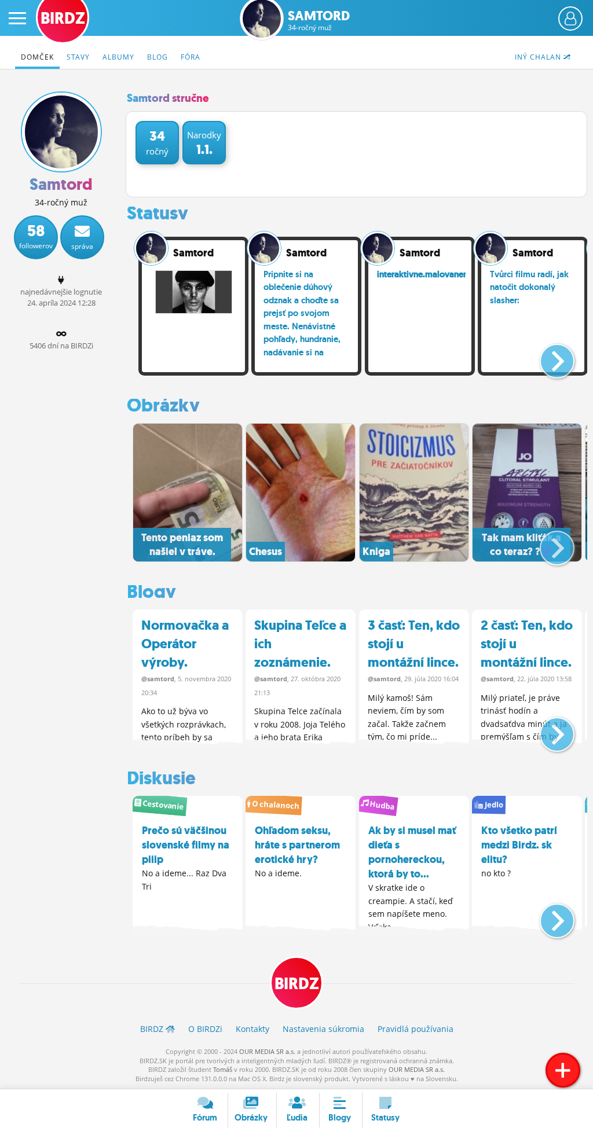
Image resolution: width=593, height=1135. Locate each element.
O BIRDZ (205, 1028)
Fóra (190, 57)
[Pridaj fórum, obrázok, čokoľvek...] (563, 1070)
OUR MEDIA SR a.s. (267, 1051)
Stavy (78, 57)
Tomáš (222, 1069)
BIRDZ (296, 983)
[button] (547, 356)
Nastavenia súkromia (323, 1028)
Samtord (319, 20)
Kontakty (252, 1028)
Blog (157, 57)
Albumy (118, 57)
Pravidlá (415, 1028)
